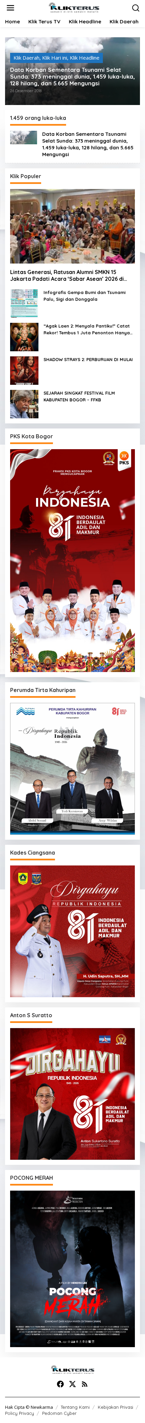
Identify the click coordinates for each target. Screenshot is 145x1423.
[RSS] (84, 1384)
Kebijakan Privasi (115, 1407)
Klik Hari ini (54, 57)
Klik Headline (84, 57)
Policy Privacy (19, 1413)
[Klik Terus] (74, 7)
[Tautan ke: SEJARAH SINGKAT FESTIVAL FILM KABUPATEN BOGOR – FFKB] (24, 403)
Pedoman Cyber (59, 1413)
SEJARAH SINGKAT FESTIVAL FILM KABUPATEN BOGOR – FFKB (79, 396)
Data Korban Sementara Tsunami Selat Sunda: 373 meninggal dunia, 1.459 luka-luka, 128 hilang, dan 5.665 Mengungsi (72, 76)
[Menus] (10, 8)
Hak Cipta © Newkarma (29, 1407)
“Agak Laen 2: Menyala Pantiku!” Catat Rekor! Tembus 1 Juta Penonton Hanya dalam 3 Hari (87, 329)
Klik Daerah (26, 57)
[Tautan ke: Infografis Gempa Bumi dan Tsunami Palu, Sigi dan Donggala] (24, 302)
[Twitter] (72, 1384)
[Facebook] (60, 1384)
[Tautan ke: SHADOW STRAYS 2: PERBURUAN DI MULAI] (24, 370)
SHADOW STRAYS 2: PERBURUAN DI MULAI (88, 359)
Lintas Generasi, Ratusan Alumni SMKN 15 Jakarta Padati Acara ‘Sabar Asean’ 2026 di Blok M (67, 276)
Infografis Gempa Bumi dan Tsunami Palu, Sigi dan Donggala (84, 296)
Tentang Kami (75, 1407)
